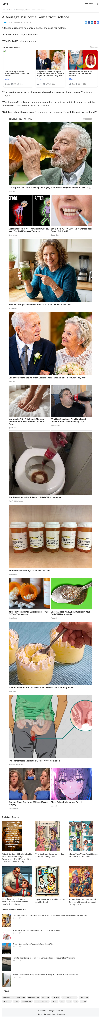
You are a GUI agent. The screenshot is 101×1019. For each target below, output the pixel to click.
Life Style (7, 1001)
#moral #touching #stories (14, 997)
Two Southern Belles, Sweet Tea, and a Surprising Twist (50, 855)
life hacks (84, 997)
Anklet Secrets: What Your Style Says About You (33, 944)
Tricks (83, 1001)
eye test (55, 997)
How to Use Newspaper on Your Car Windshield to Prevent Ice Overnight (44, 958)
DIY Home (45, 997)
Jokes (11, 10)
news (16, 1001)
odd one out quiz (41, 1001)
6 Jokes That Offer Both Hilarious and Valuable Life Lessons (83, 855)
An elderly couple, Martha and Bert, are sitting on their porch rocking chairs (82, 902)
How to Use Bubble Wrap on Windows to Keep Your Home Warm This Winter (45, 974)
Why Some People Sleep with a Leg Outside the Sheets (36, 930)
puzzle (54, 1001)
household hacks (69, 997)
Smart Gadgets (14, 22)
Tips (75, 1001)
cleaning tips (33, 997)
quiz (62, 1001)
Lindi (5, 3)
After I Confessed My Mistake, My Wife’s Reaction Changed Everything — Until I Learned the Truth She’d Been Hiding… (17, 857)
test (69, 1001)
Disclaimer (61, 1014)
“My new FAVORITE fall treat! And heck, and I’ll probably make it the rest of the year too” (50, 915)
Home (4, 10)
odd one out (27, 1001)
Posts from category (14, 910)
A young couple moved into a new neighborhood (50, 900)
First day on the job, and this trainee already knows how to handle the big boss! (15, 902)
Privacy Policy (49, 1014)
